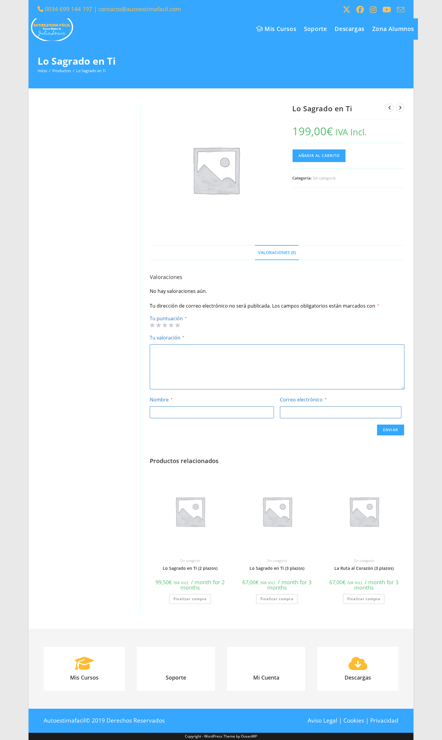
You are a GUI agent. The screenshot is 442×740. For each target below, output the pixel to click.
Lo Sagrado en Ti (91, 70)
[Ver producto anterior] (389, 107)
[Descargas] (357, 663)
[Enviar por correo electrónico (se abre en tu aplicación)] (399, 10)
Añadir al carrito (319, 155)
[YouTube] (386, 10)
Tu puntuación (168, 318)
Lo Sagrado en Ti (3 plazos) (277, 568)
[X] (346, 10)
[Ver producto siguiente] (400, 107)
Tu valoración (167, 337)
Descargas (358, 677)
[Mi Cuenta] (266, 663)
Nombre (161, 399)
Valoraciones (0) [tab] (277, 252)
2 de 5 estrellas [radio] (158, 325)
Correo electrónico (303, 399)
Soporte (176, 677)
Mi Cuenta (266, 677)
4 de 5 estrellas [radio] (171, 325)
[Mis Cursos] (84, 663)
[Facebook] (360, 10)
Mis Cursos (84, 677)
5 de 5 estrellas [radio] (177, 325)
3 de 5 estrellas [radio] (164, 325)
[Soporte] (175, 663)
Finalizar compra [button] (190, 598)
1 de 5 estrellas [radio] (152, 325)
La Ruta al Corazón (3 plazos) (364, 568)
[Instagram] (373, 10)
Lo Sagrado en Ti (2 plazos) (190, 568)
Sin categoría (324, 178)
